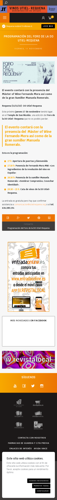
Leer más (48, 26)
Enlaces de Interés (21, 448)
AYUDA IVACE (40, 448)
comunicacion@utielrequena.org (30, 204)
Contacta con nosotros (32, 438)
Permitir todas (41, 486)
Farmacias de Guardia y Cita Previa (28, 443)
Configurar (43, 491)
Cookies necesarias (39, 481)
